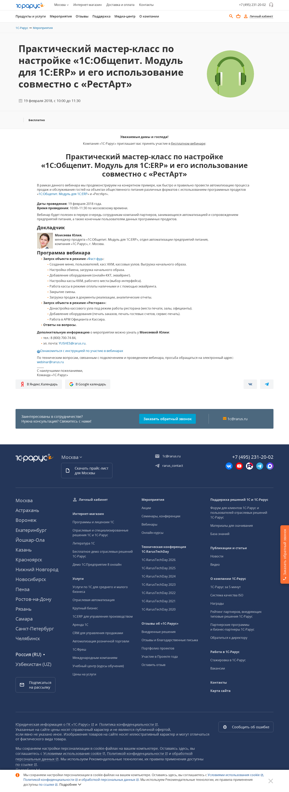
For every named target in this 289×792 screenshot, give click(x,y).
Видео (215, 564)
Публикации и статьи (228, 548)
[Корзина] (238, 16)
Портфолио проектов (158, 648)
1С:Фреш (79, 649)
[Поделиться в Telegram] (266, 384)
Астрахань (27, 510)
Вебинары (149, 524)
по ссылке (25, 764)
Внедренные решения (159, 632)
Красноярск (29, 559)
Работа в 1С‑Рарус (224, 652)
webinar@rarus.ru (50, 362)
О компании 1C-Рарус (228, 579)
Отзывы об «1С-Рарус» (160, 623)
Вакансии (217, 668)
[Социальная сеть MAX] (269, 466)
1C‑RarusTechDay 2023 (159, 584)
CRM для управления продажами (98, 633)
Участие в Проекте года (160, 656)
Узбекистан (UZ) (33, 664)
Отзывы (82, 16)
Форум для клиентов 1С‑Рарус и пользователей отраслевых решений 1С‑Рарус (238, 512)
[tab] (31, 16)
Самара (24, 618)
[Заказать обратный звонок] (271, 4)
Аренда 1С (80, 625)
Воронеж (26, 520)
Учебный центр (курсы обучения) (98, 666)
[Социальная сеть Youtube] (239, 466)
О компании (149, 16)
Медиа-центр (124, 16)
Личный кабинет (93, 499)
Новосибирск (31, 579)
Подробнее (68, 784)
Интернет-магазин (87, 5)
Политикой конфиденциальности (49, 779)
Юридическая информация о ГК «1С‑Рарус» (53, 724)
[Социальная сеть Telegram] (259, 466)
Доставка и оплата (120, 5)
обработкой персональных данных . (110, 779)
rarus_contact (172, 465)
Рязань (23, 609)
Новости (216, 556)
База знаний (219, 534)
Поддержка (101, 16)
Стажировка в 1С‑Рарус (228, 660)
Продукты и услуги (31, 16)
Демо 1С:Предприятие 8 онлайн (97, 564)
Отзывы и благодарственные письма (170, 640)
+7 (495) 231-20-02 (252, 5)
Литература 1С (84, 543)
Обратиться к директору (228, 637)
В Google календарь (91, 384)
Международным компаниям (95, 658)
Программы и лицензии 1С (93, 522)
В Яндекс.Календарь (42, 384)
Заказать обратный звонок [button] (168, 418)
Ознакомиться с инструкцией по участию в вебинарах (81, 351)
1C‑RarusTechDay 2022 (159, 593)
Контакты (146, 5)
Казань (24, 549)
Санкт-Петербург (35, 628)
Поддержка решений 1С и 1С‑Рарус (239, 499)
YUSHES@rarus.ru (72, 343)
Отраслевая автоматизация (94, 600)
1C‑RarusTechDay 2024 (159, 576)
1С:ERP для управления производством (103, 616)
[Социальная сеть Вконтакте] (229, 466)
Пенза (22, 589)
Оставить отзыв (153, 665)
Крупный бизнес (85, 608)
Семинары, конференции (161, 516)
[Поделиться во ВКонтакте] (250, 384)
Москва (24, 500)
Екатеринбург (31, 530)
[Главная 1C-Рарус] (30, 6)
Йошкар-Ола (30, 540)
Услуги (78, 579)
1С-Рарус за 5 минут (225, 587)
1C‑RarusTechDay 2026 (159, 560)
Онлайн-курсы (152, 532)
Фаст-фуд (95, 259)
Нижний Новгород (37, 569)
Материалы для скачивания (231, 525)
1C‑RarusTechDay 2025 (159, 568)
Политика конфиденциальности (127, 724)
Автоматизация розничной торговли (101, 641)
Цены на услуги (84, 674)
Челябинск (28, 638)
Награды (217, 603)
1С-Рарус (22, 28)
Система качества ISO (226, 595)
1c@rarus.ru (237, 418)
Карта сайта (220, 691)
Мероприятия (61, 16)
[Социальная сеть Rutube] (249, 466)
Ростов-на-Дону (33, 599)
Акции (146, 508)
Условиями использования (236, 775)
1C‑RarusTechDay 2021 (159, 601)
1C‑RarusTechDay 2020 (159, 609)
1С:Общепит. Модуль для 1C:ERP (63, 194)
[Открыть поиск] (231, 16)
